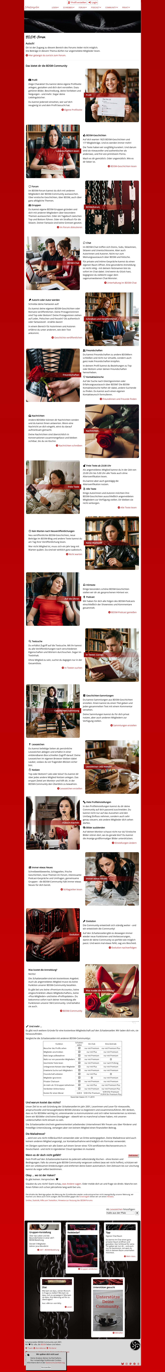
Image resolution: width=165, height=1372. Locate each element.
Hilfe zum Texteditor (48, 1200)
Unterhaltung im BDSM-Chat (122, 282)
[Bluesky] (122, 1363)
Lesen (69, 1307)
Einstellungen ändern (126, 842)
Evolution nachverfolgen (124, 947)
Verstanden (46, 1367)
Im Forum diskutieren (71, 227)
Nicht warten (75, 554)
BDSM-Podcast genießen (124, 612)
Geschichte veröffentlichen (68, 337)
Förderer (52, 1348)
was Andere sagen (71, 1183)
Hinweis (110, 1196)
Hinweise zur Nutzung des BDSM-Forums (75, 1200)
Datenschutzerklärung (55, 1362)
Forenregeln (84, 1196)
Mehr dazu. (131, 1256)
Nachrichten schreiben (70, 445)
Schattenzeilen (32, 7)
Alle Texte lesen (129, 507)
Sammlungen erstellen (125, 725)
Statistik (36, 1200)
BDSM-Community (72, 1010)
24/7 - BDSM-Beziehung (49, 1250)
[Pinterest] (134, 1363)
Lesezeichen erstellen (71, 788)
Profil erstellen (78, 2)
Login (94, 2)
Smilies (29, 1200)
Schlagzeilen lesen (72, 889)
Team (30, 1348)
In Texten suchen (73, 667)
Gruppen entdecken (88, 1269)
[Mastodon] (130, 1363)
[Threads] (138, 1363)
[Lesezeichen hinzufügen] (137, 1213)
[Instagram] (126, 1363)
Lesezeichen (116, 1209)
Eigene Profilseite (73, 109)
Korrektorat (40, 1348)
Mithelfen (119, 1333)
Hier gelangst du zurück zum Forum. (47, 55)
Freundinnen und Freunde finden (120, 398)
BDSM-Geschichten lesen (124, 166)
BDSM (43, 1344)
